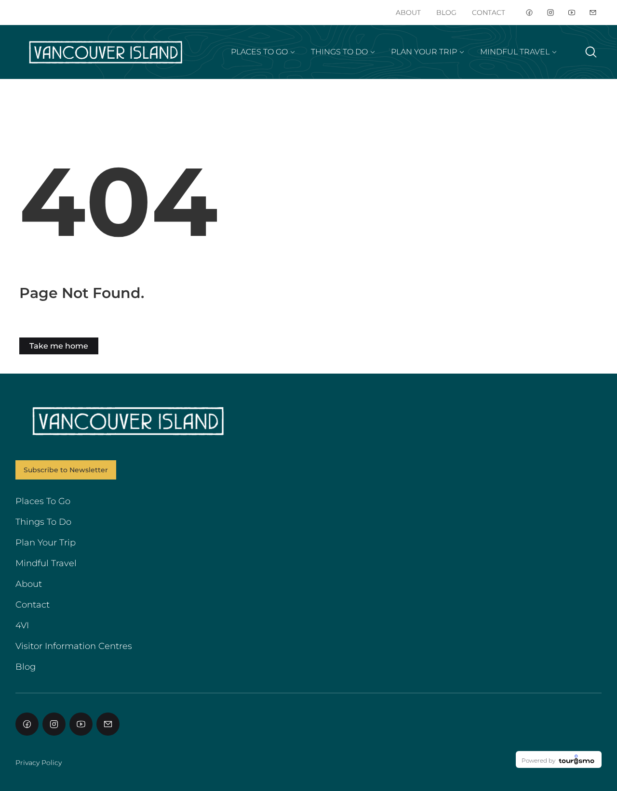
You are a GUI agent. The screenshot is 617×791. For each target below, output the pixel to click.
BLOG (446, 12)
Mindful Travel (46, 563)
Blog (25, 666)
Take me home (58, 345)
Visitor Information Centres (73, 646)
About (28, 584)
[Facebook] (529, 12)
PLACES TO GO (259, 51)
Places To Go (42, 501)
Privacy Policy (38, 762)
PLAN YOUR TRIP (424, 51)
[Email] (593, 12)
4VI (22, 625)
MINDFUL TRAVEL (515, 51)
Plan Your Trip (45, 542)
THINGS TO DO (339, 51)
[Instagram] (550, 12)
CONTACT (488, 12)
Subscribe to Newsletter (66, 470)
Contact (32, 604)
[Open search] (591, 52)
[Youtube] (571, 12)
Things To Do (43, 522)
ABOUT (408, 12)
